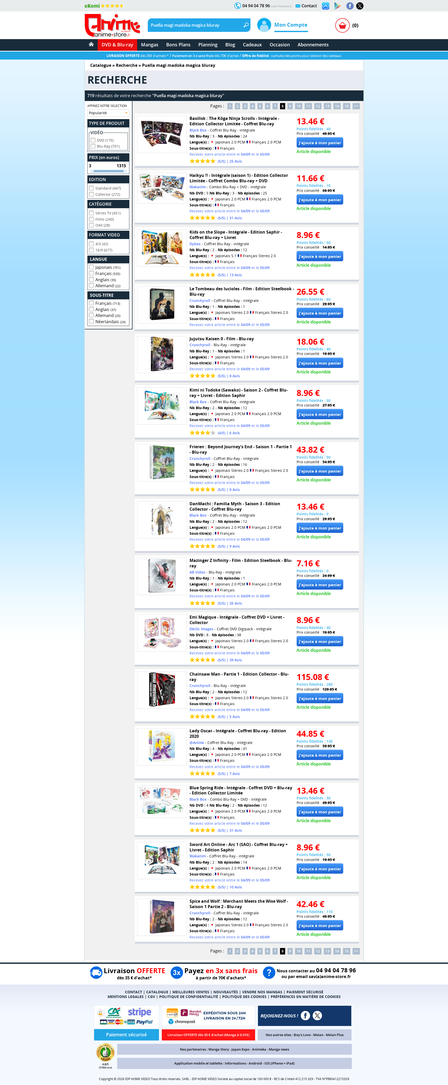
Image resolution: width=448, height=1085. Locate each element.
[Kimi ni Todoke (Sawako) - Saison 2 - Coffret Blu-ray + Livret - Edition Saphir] (162, 406)
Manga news (279, 1049)
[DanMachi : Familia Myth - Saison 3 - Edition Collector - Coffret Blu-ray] (162, 519)
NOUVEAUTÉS (225, 991)
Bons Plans (178, 44)
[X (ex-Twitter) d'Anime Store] (317, 1015)
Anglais (105, 280)
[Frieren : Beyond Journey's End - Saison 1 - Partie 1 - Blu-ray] (162, 462)
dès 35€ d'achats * (138, 55)
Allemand (108, 285)
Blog (230, 44)
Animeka (259, 1049)
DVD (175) (105, 140)
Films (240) (104, 219)
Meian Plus (335, 1034)
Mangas (149, 44)
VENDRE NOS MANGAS (262, 991)
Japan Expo (240, 1049)
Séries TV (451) (108, 213)
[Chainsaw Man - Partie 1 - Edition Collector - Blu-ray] (162, 690)
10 (299, 106)
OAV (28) (102, 225)
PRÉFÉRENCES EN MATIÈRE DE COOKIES (306, 996)
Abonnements (313, 44)
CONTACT (133, 991)
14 (337, 106)
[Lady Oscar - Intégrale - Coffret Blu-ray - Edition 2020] (162, 746)
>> (356, 106)
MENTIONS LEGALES (126, 996)
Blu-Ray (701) (108, 146)
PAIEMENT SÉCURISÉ (304, 991)
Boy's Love (302, 1034)
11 (308, 106)
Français (107, 273)
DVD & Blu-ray (117, 44)
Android (255, 1063)
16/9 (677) (103, 250)
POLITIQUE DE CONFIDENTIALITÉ (188, 996)
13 (327, 106)
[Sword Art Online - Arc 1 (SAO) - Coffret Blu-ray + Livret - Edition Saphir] (162, 860)
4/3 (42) (101, 243)
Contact (309, 6)
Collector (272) (107, 194)
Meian (318, 1034)
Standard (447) (108, 188)
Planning (208, 44)
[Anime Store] (112, 25)
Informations (235, 1063)
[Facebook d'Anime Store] (305, 1015)
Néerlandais (110, 321)
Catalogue (100, 65)
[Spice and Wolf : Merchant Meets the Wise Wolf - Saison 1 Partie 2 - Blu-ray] (162, 917)
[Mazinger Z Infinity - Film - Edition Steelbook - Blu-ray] (162, 576)
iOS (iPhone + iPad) (279, 1063)
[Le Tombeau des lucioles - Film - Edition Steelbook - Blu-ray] (162, 304)
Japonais (108, 267)
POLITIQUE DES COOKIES (244, 996)
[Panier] (342, 25)
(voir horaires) (281, 6)
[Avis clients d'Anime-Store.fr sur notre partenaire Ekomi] (104, 6)
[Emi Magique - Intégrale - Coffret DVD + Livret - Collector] (162, 633)
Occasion (280, 44)
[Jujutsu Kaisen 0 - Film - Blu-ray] (162, 354)
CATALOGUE (157, 991)
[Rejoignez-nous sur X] (359, 6)
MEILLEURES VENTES (190, 991)
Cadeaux (252, 44)
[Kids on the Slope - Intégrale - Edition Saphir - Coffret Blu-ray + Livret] (162, 248)
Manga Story (218, 1049)
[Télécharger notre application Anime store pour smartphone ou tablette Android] (337, 6)
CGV (151, 996)
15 (347, 106)
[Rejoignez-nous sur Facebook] (350, 6)
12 (318, 106)
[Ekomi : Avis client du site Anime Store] (105, 1060)
